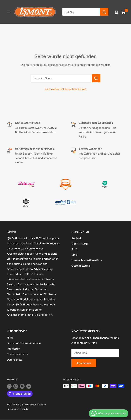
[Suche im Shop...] (96, 78)
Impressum (13, 348)
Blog (74, 254)
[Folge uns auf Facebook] (9, 386)
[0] (123, 12)
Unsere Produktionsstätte (86, 260)
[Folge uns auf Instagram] (15, 386)
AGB (74, 249)
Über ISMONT (79, 243)
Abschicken (84, 363)
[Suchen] (104, 12)
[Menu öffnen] (8, 12)
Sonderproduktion (18, 354)
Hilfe (10, 337)
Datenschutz (14, 359)
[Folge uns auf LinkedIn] (28, 386)
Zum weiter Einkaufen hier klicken (65, 89)
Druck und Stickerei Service (24, 343)
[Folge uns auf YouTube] (22, 386)
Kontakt (76, 238)
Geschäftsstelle (81, 265)
